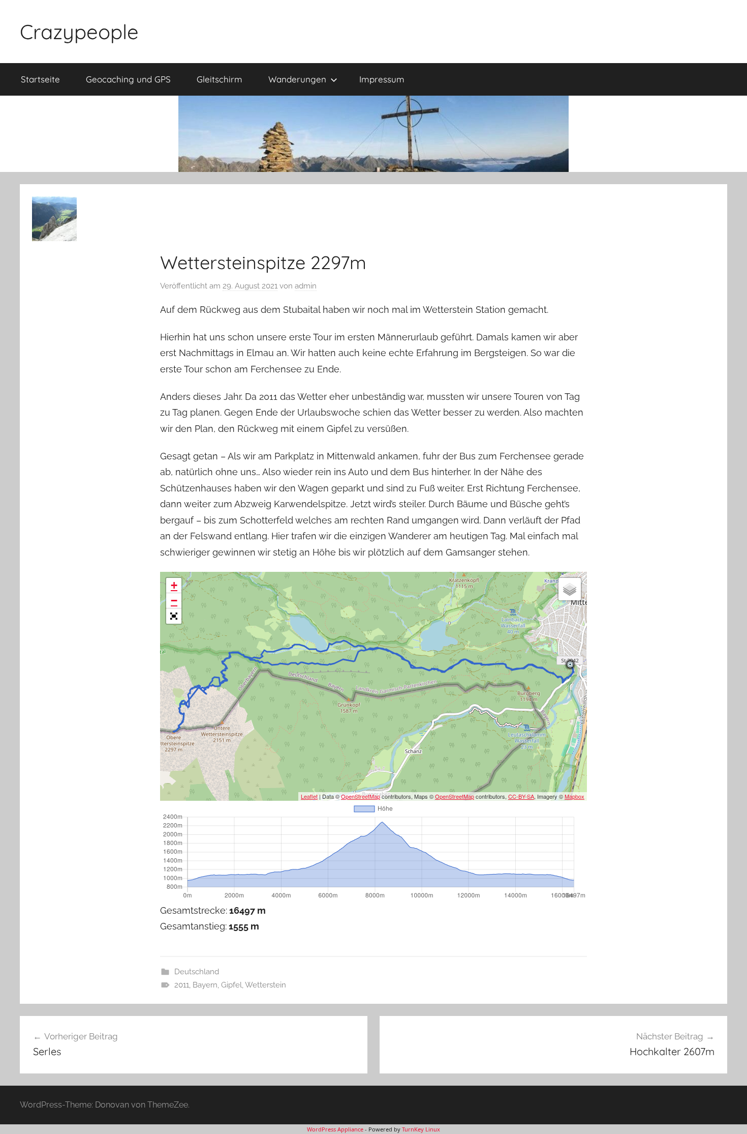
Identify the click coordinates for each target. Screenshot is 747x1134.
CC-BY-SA (521, 796)
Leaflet (309, 796)
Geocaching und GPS (128, 79)
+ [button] (174, 585)
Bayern (205, 985)
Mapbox (574, 796)
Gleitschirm (219, 79)
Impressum (381, 79)
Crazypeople (79, 31)
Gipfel (231, 985)
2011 (181, 985)
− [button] (174, 600)
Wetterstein (265, 985)
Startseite (40, 79)
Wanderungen (297, 79)
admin (306, 285)
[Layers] (569, 589)
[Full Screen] (173, 616)
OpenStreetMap (360, 796)
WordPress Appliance (335, 1129)
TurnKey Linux (421, 1129)
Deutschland (196, 971)
